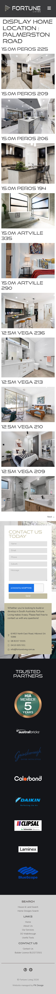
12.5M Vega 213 (22, 381)
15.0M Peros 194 (23, 188)
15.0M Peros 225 (24, 48)
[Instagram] (30, 969)
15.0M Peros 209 (24, 93)
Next (51, 516)
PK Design (38, 985)
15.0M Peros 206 (24, 138)
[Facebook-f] (25, 969)
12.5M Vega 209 (23, 471)
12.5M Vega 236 (23, 332)
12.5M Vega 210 (22, 426)
